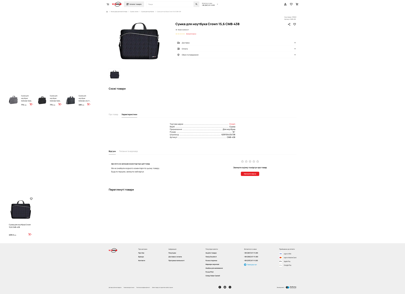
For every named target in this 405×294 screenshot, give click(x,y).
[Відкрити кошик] (297, 4)
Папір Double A (211, 257)
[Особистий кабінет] (285, 4)
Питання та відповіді (128, 151)
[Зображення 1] (114, 74)
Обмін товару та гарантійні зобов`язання (162, 287)
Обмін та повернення (190, 55)
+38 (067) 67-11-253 (208, 5)
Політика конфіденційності (143, 287)
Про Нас (141, 253)
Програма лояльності (176, 260)
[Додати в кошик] (31, 104)
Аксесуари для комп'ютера (119, 11)
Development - (281, 287)
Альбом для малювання (214, 268)
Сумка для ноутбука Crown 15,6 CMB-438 (20, 225)
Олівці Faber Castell (213, 276)
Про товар (113, 114)
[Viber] (230, 287)
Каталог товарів (135, 4)
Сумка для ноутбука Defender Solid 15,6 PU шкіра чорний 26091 (55, 101)
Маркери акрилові (212, 264)
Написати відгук (250, 174)
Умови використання (129, 287)
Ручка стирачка (211, 260)
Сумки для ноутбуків (147, 11)
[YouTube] (225, 287)
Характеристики (129, 114)
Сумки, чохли (134, 11)
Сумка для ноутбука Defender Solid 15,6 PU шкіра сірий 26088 (26, 101)
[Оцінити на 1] (242, 161)
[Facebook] (220, 287)
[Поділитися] (289, 24)
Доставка (186, 43)
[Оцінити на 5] (257, 161)
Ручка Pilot (210, 272)
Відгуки (112, 151)
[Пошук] (196, 4)
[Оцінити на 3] (250, 161)
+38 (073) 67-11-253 (251, 260)
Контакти (141, 260)
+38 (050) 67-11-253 (251, 257)
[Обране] (291, 4)
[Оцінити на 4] (254, 161)
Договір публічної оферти (115, 287)
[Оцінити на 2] (246, 161)
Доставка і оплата (175, 257)
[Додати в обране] (294, 24)
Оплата (185, 49)
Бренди (141, 257)
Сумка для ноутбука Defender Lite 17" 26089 (84, 99)
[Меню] (108, 4)
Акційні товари (211, 253)
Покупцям (172, 253)
